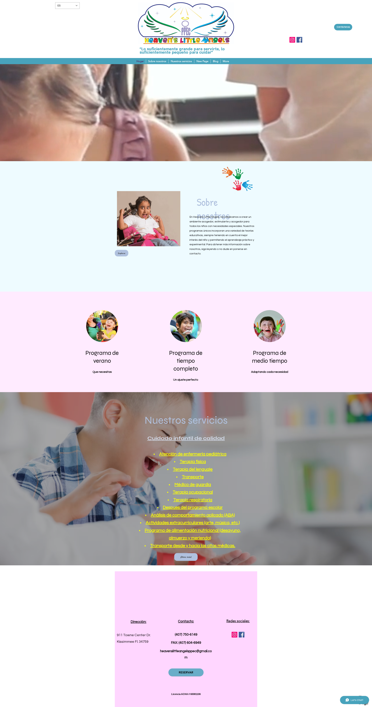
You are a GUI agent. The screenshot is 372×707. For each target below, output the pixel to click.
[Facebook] (299, 40)
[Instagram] (292, 40)
